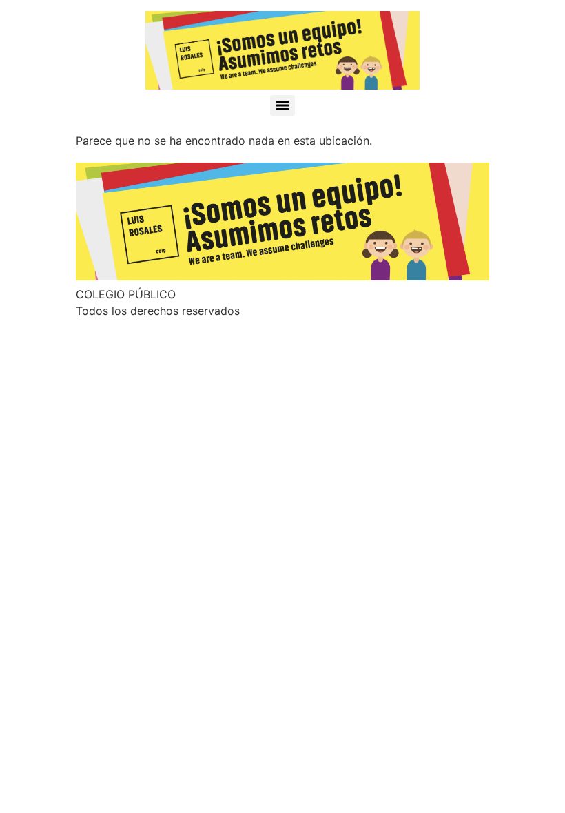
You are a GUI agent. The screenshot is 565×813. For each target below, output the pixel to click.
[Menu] (282, 105)
